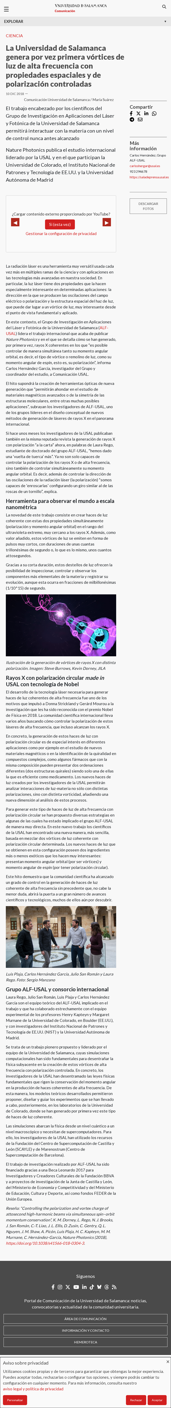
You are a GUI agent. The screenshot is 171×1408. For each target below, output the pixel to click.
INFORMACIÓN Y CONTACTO (85, 1330)
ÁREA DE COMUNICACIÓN (85, 1319)
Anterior (15, 222)
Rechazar (136, 1400)
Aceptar (157, 1400)
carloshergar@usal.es (145, 166)
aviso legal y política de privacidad (33, 1388)
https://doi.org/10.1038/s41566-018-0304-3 (45, 1243)
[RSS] (114, 1287)
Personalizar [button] (15, 1400)
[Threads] (106, 1287)
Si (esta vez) (60, 224)
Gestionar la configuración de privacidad (61, 233)
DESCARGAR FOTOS (148, 206)
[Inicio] (82, 8)
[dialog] (85, 1382)
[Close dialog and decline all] (168, 1359)
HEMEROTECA (85, 1342)
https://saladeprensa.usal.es (149, 177)
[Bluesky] (99, 1287)
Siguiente (107, 222)
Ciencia (14, 35)
